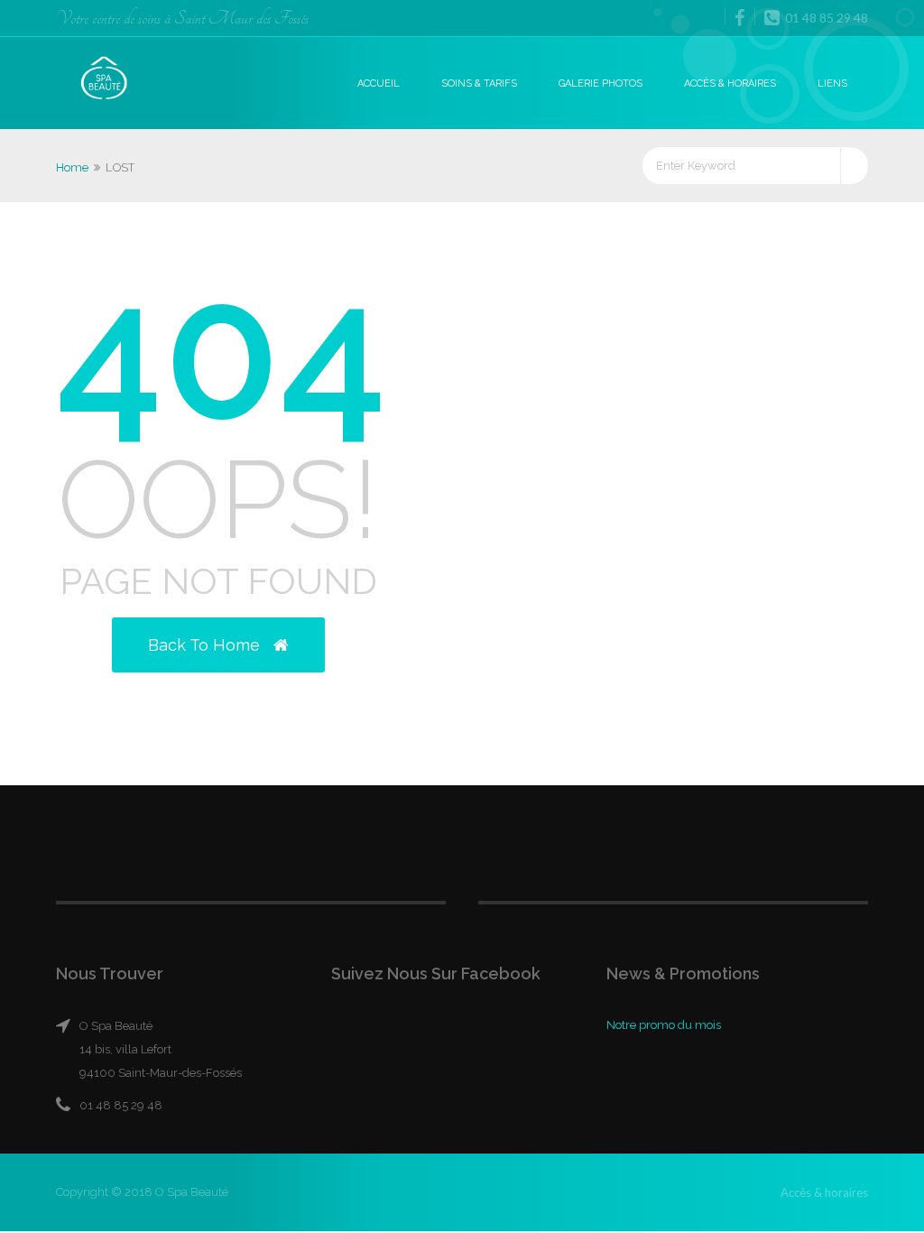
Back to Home (206, 644)
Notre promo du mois (663, 1025)
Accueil (378, 83)
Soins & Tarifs (479, 83)
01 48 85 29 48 (825, 17)
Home (72, 167)
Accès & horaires (730, 83)
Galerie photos (600, 83)
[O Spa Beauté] (104, 79)
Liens (832, 83)
